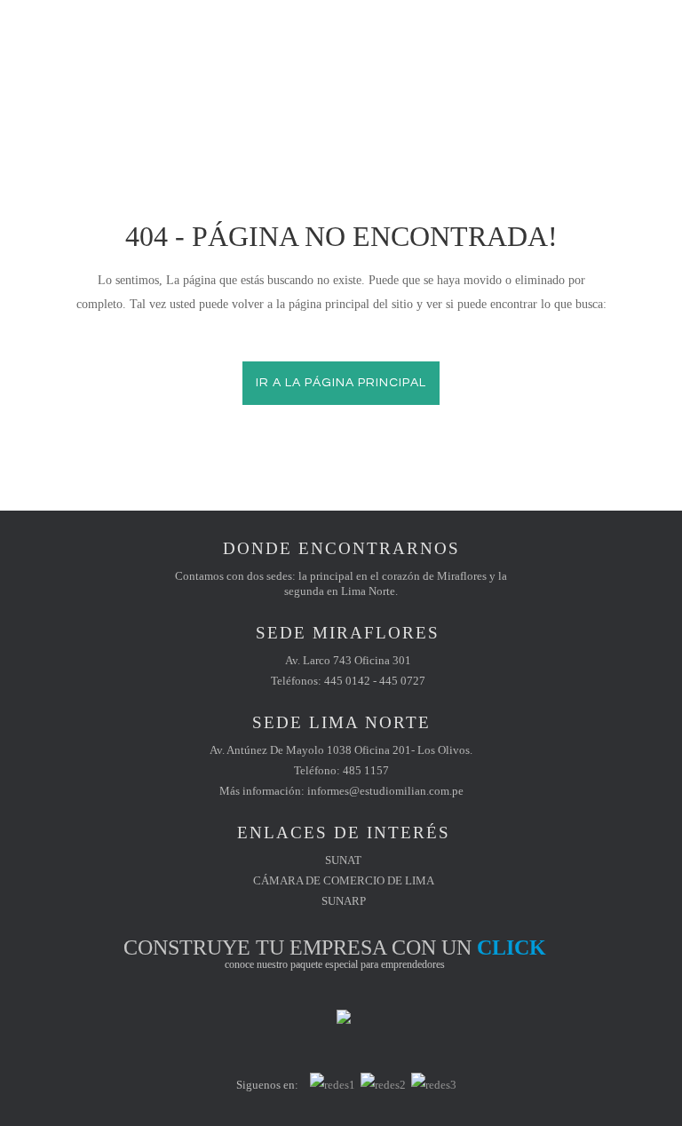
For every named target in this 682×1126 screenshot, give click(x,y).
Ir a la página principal (341, 383)
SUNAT (343, 860)
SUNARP (343, 901)
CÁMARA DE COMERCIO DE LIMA (343, 880)
